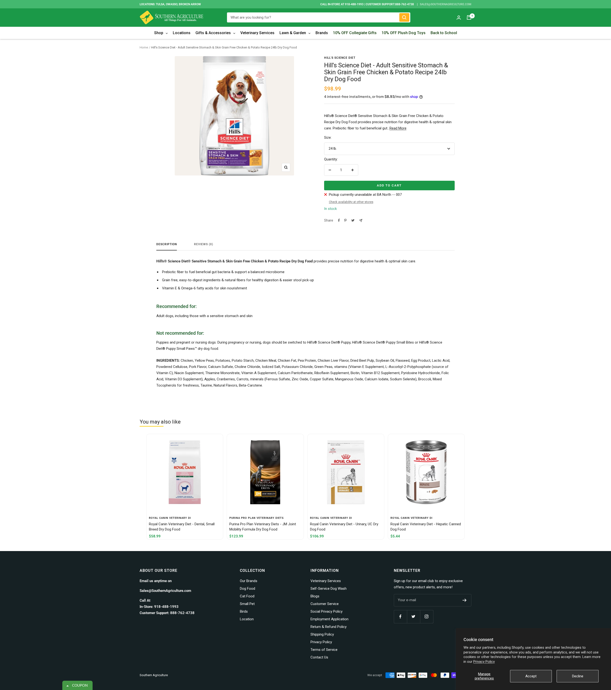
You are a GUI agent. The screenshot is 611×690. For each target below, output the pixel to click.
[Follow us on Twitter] (413, 616)
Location (247, 619)
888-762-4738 (404, 4)
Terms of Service (324, 650)
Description (166, 244)
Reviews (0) (203, 244)
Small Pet (247, 604)
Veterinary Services (326, 581)
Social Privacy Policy (326, 611)
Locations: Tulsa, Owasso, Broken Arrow (170, 4)
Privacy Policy (484, 661)
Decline (577, 676)
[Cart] (469, 17)
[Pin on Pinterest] (345, 220)
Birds (244, 611)
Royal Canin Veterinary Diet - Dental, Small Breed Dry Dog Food (182, 527)
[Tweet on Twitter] (353, 220)
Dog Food (247, 588)
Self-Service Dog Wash (329, 588)
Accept (531, 676)
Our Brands (248, 581)
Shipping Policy (322, 634)
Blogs (315, 596)
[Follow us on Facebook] (400, 616)
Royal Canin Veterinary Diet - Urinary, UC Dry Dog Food (344, 527)
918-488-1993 (354, 4)
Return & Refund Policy (329, 627)
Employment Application (329, 619)
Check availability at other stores (351, 202)
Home (144, 47)
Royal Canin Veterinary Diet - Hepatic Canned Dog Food (425, 527)
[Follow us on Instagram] (426, 616)
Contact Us (319, 657)
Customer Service (325, 604)
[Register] (465, 600)
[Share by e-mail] (360, 220)
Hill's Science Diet (339, 57)
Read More (398, 128)
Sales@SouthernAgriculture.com (445, 4)
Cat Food (247, 596)
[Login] (459, 18)
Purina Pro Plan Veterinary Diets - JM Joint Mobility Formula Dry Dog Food (262, 527)
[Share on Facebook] (339, 220)
